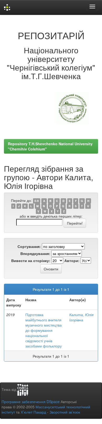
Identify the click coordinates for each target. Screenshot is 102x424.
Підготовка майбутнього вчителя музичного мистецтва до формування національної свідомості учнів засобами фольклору (43, 330)
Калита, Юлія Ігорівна (81, 317)
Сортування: (29, 246)
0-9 (37, 201)
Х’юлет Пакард (33, 412)
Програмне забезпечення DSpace (31, 401)
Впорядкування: (35, 253)
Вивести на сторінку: (30, 260)
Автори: (72, 260)
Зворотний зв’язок (64, 412)
